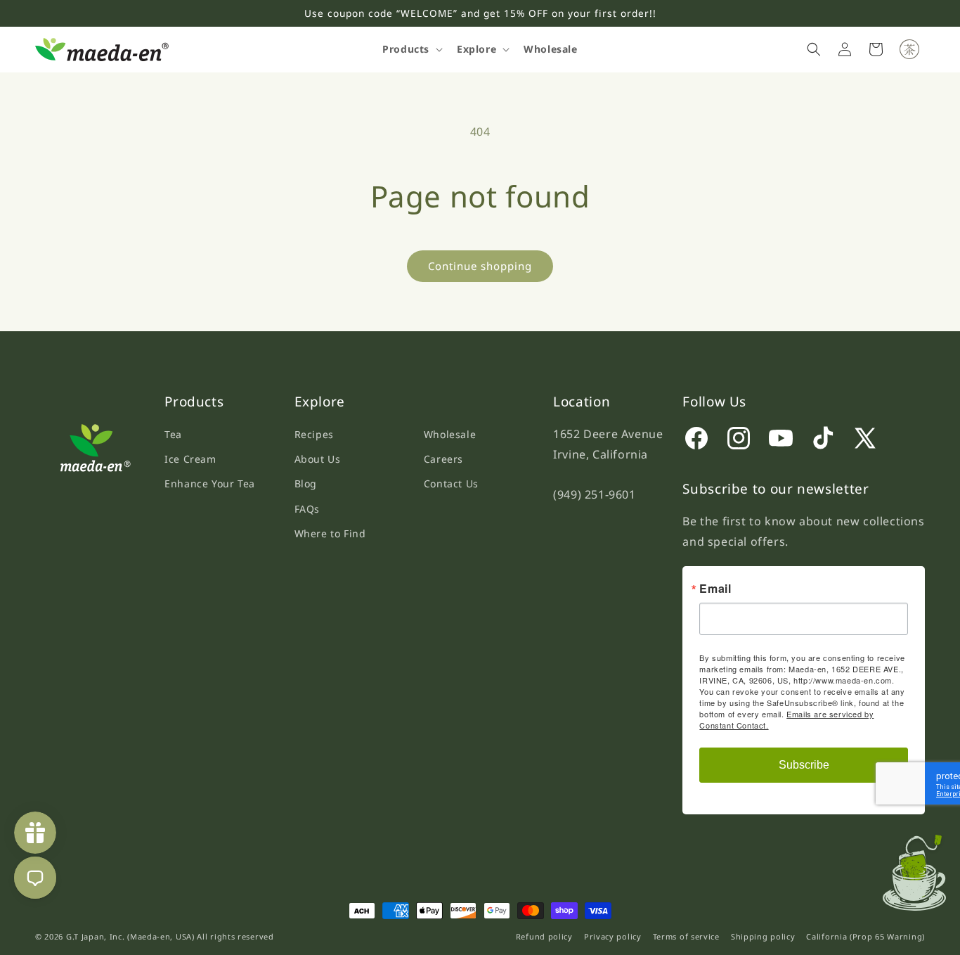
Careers (443, 459)
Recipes (314, 434)
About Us (317, 459)
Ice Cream (190, 459)
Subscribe (804, 765)
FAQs (307, 508)
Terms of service (686, 936)
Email (715, 588)
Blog (305, 483)
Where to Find (330, 533)
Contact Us (451, 483)
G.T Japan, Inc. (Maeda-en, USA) (130, 936)
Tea (173, 434)
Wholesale (450, 434)
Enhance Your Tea (209, 483)
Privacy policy (613, 936)
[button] (411, 49)
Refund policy (544, 936)
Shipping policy (763, 936)
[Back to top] (921, 868)
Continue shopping (480, 266)
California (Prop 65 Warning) (865, 936)
